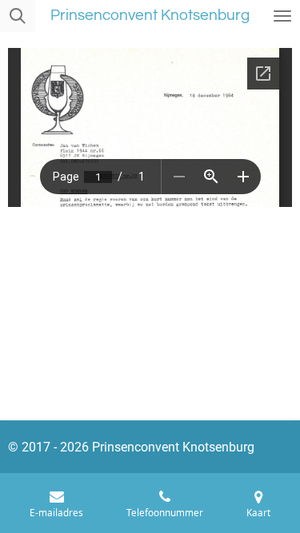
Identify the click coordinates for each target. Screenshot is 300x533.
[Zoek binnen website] (17, 16)
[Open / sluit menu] (282, 16)
